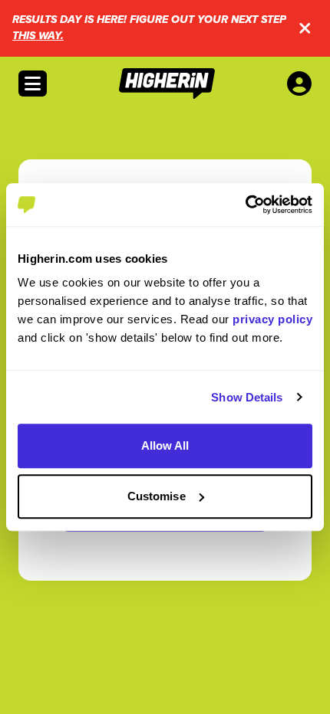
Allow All (165, 445)
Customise (156, 496)
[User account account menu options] (302, 83)
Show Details (246, 397)
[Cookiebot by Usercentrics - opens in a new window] (245, 205)
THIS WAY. (38, 36)
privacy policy (272, 319)
